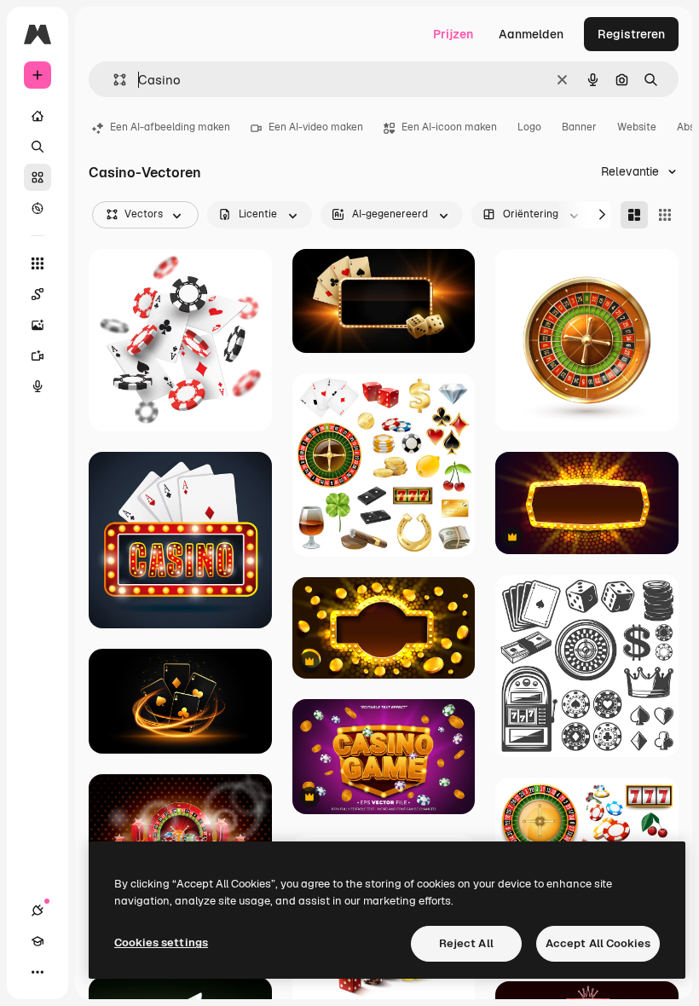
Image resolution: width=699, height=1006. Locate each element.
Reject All (466, 943)
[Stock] (37, 177)
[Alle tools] (37, 263)
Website (636, 127)
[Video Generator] (37, 355)
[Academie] (37, 941)
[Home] (37, 116)
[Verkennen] (37, 208)
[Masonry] (634, 214)
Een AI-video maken (316, 127)
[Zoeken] (37, 146)
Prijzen (453, 34)
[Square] (665, 214)
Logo (529, 127)
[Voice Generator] (37, 386)
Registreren (631, 34)
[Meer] (37, 972)
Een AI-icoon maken (449, 127)
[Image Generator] (37, 324)
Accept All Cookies (598, 943)
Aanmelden (531, 34)
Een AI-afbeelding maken (170, 127)
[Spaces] (37, 294)
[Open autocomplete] (113, 79)
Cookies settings (161, 942)
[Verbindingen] (37, 910)
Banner (579, 127)
